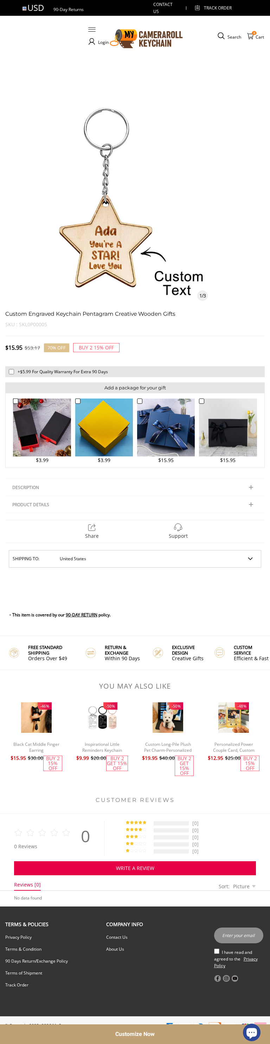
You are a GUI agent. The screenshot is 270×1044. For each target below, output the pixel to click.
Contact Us (117, 937)
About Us (115, 949)
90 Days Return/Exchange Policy (36, 961)
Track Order (218, 8)
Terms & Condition (23, 949)
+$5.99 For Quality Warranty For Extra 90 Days (63, 372)
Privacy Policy (18, 937)
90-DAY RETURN (81, 615)
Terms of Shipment (23, 973)
